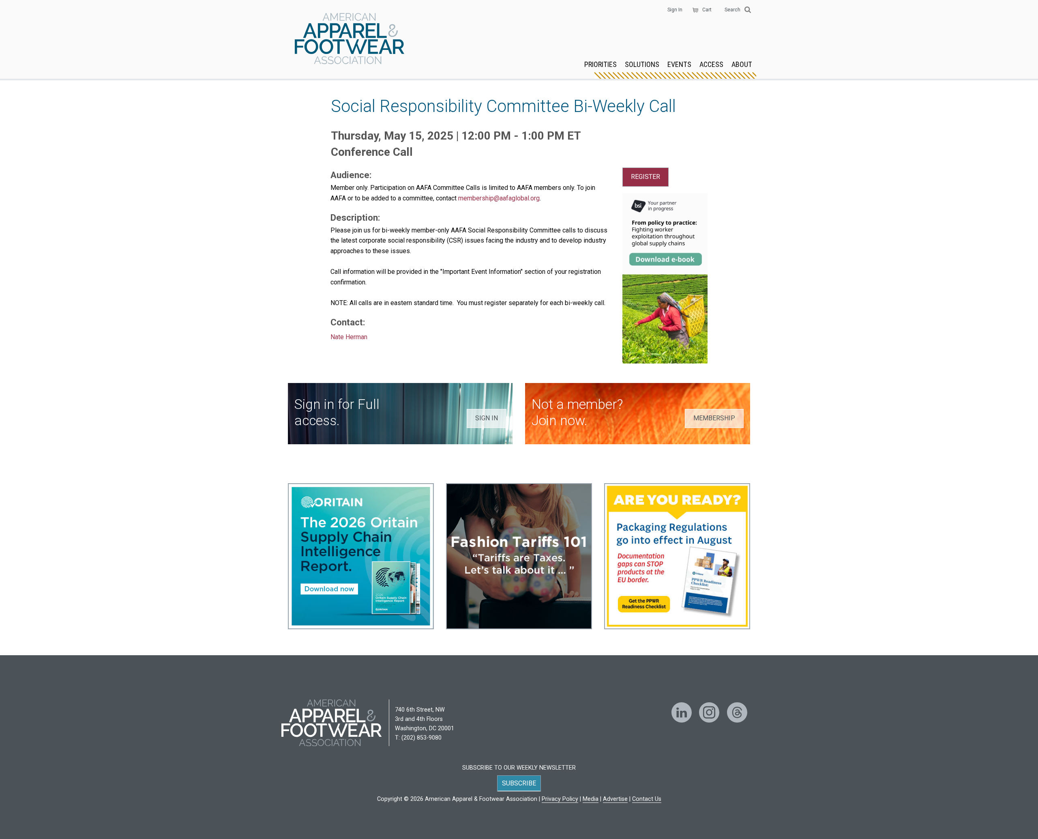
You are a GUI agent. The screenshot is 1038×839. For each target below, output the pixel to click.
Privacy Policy (560, 799)
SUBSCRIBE (519, 783)
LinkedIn (681, 712)
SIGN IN (486, 418)
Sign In (674, 10)
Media (590, 799)
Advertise (615, 799)
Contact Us (646, 799)
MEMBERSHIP (714, 418)
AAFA (349, 39)
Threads (737, 712)
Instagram (709, 712)
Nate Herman (348, 337)
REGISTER (645, 177)
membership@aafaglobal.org (499, 198)
